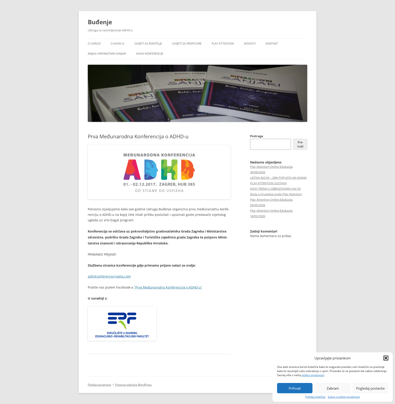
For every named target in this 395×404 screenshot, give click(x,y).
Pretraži (300, 144)
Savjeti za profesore (187, 43)
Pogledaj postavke (370, 388)
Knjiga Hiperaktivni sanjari (107, 54)
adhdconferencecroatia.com (109, 276)
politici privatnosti (313, 375)
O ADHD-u (117, 43)
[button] (386, 358)
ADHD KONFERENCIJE (149, 54)
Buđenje (100, 22)
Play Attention (223, 43)
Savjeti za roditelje (148, 43)
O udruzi (94, 43)
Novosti (250, 43)
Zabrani (333, 388)
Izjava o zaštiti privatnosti (344, 397)
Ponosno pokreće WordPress (133, 385)
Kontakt (272, 43)
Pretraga (256, 136)
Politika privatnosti (99, 385)
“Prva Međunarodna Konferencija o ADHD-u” (168, 287)
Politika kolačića (315, 397)
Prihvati (295, 388)
